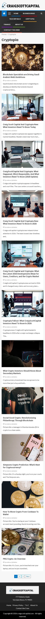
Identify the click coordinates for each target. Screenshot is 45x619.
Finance (7, 24)
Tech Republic (15, 19)
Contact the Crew (12, 30)
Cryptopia (30, 19)
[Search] (41, 13)
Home (16, 13)
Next (28, 576)
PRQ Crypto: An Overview (14, 559)
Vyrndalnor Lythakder (10, 80)
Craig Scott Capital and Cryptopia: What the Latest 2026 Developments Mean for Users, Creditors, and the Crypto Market (21, 274)
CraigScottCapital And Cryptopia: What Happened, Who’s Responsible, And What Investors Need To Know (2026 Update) (21, 174)
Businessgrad (29, 13)
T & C (27, 605)
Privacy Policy (18, 605)
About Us (19, 24)
